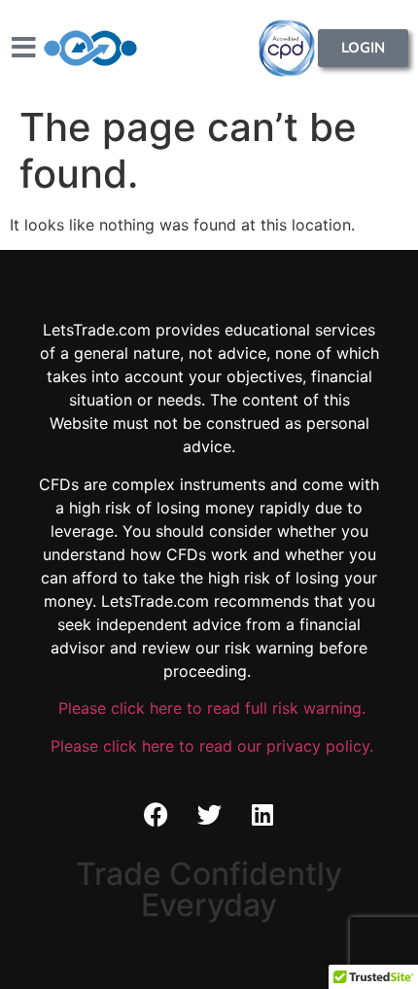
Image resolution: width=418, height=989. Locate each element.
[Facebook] (155, 815)
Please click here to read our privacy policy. (209, 746)
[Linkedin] (262, 815)
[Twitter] (209, 815)
